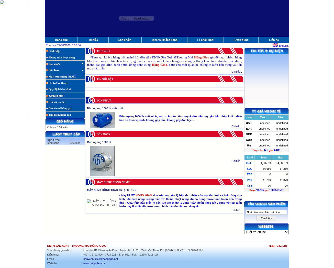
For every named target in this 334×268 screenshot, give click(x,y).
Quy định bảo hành (59, 89)
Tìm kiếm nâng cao (59, 114)
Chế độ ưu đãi (56, 101)
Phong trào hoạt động (61, 57)
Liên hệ (274, 39)
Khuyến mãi (55, 95)
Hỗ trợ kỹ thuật (57, 82)
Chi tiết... (237, 71)
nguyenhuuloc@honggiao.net (100, 258)
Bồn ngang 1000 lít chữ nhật (105, 108)
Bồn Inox (53, 70)
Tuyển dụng (241, 39)
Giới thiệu (54, 51)
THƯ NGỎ (103, 51)
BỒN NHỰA (104, 100)
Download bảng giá (60, 108)
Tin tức (93, 39)
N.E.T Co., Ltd (278, 245)
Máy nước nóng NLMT (62, 76)
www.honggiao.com (94, 263)
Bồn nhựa (54, 63)
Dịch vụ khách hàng (165, 39)
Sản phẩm (124, 39)
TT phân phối (205, 39)
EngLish (284, 45)
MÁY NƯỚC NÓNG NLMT (113, 182)
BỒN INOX (103, 134)
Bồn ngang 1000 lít (99, 142)
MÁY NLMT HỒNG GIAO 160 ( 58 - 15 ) (111, 190)
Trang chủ (61, 39)
